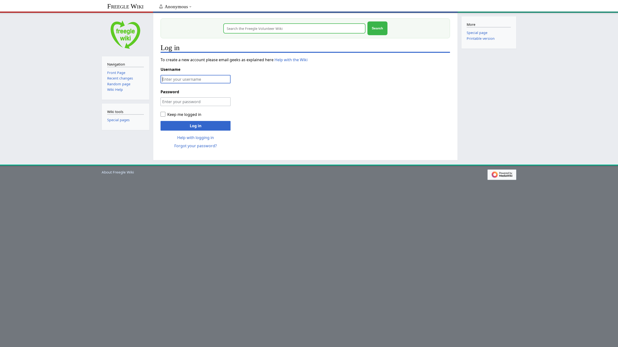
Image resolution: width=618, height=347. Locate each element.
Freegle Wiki (125, 6)
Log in (196, 125)
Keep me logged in (184, 114)
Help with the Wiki (291, 59)
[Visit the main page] (125, 34)
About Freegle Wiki (118, 172)
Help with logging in (195, 137)
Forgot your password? (195, 145)
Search (377, 28)
